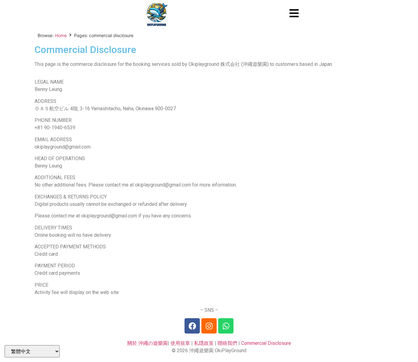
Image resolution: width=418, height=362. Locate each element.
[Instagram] (209, 326)
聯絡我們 (227, 343)
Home (61, 35)
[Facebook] (192, 326)
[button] (294, 13)
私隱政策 (204, 343)
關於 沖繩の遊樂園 (147, 343)
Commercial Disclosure (266, 343)
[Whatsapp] (225, 326)
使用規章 (180, 343)
